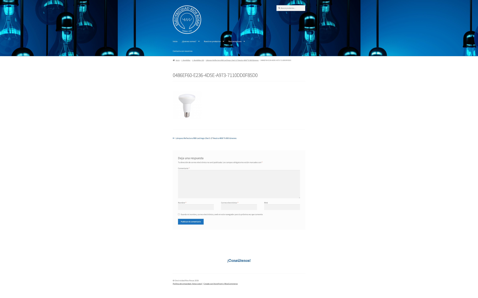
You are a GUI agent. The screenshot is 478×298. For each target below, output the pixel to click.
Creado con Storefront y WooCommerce (221, 283)
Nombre (182, 202)
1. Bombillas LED (198, 60)
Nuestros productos (212, 41)
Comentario (184, 168)
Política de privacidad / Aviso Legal (187, 283)
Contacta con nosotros (182, 51)
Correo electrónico (229, 202)
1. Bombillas (185, 60)
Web (266, 202)
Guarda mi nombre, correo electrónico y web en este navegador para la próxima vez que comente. (222, 214)
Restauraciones (235, 41)
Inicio (175, 41)
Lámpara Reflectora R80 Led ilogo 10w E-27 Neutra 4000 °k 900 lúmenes (232, 60)
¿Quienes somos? (189, 41)
